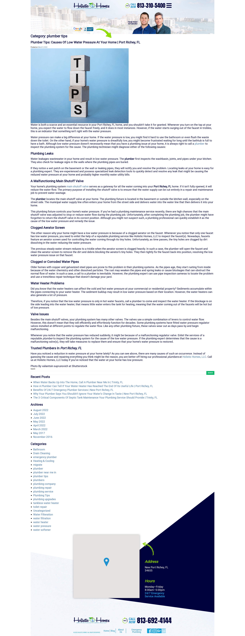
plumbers (38, 480)
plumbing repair (42, 487)
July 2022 (39, 414)
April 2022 (39, 425)
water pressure (42, 526)
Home (106, 631)
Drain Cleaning (41, 453)
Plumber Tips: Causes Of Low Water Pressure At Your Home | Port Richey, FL (85, 42)
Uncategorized (41, 510)
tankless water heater (46, 503)
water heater (40, 522)
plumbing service (43, 491)
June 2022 (39, 417)
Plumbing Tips (41, 495)
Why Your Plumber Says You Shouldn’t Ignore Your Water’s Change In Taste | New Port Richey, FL (90, 393)
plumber (38, 468)
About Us (121, 631)
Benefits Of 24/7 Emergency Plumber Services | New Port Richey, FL (73, 389)
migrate (37, 464)
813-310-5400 (151, 5)
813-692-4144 (154, 620)
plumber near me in (44, 472)
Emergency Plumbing (136, 631)
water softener (42, 529)
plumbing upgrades (44, 499)
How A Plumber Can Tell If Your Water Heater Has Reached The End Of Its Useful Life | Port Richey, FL (93, 386)
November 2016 (42, 436)
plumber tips (40, 476)
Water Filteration (43, 514)
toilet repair (40, 506)
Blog (113, 631)
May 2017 (39, 433)
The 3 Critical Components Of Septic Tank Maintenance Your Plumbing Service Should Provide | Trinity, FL (95, 397)
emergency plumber (45, 457)
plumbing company (44, 483)
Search (33, 369)
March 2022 (40, 429)
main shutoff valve (78, 186)
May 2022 (39, 421)
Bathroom (39, 449)
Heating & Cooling (43, 461)
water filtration (42, 518)
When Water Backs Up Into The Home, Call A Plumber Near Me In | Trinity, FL (78, 382)
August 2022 (40, 410)
